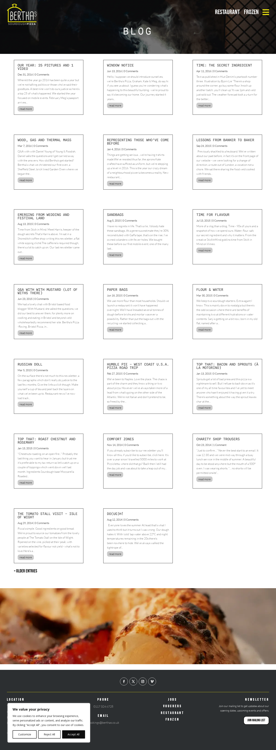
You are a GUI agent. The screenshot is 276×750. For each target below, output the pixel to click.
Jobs (172, 700)
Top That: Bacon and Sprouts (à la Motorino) (227, 366)
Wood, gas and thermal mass (44, 140)
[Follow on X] (133, 681)
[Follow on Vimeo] (152, 681)
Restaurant (227, 12)
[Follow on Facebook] (124, 681)
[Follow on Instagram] (143, 681)
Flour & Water (209, 290)
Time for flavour (212, 215)
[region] (49, 722)
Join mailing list (256, 720)
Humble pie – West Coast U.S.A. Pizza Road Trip (138, 366)
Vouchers (172, 706)
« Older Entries (25, 571)
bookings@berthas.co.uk (103, 722)
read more (26, 109)
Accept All (73, 734)
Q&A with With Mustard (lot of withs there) (48, 291)
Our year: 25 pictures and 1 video (45, 67)
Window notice (120, 65)
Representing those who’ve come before (138, 141)
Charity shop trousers (218, 439)
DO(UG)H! (115, 514)
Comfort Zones (120, 439)
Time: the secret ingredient (224, 65)
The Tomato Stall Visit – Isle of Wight (48, 515)
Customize (24, 734)
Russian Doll (30, 364)
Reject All (49, 734)
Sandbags (115, 215)
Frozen (251, 12)
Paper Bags (117, 290)
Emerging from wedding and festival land (43, 216)
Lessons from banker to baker (225, 140)
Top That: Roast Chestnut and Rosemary (46, 440)
